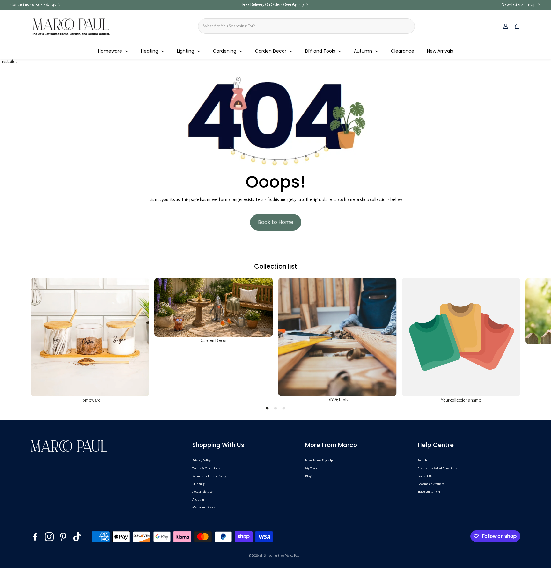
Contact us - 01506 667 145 (33, 5)
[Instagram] (49, 536)
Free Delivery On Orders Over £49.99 (273, 5)
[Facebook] (35, 536)
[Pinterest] (63, 536)
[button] (243, 445)
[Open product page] (90, 337)
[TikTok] (77, 536)
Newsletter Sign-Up (519, 5)
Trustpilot (8, 61)
